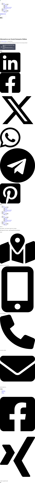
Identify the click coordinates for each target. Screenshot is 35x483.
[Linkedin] (17, 63)
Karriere (3, 393)
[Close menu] (1, 204)
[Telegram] (17, 165)
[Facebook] (17, 83)
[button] (6, 4)
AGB (2, 392)
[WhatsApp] (17, 138)
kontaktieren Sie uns (3, 14)
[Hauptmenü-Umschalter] (1, 18)
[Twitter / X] (17, 110)
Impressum (3, 390)
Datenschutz (3, 391)
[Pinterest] (17, 193)
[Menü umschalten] (8, 4)
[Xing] (17, 479)
